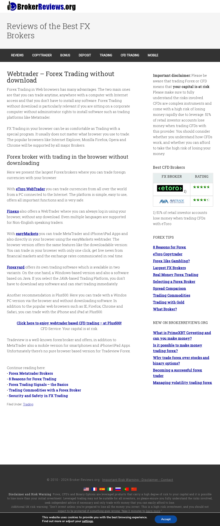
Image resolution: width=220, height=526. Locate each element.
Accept (166, 519)
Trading (28, 404)
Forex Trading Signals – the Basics (38, 384)
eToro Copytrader (167, 254)
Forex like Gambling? (171, 261)
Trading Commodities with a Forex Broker (45, 390)
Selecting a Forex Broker (174, 281)
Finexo (13, 211)
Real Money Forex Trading (175, 274)
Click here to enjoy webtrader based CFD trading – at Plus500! (69, 323)
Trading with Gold (168, 302)
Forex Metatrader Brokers (31, 373)
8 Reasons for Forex (169, 247)
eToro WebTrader (30, 189)
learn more (153, 511)
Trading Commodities (171, 295)
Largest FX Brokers (169, 267)
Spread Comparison (169, 288)
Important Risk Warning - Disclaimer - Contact (137, 480)
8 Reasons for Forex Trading (32, 379)
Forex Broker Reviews (41, 6)
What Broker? (165, 309)
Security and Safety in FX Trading (38, 395)
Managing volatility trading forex (182, 382)
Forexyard (15, 267)
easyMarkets (27, 233)
